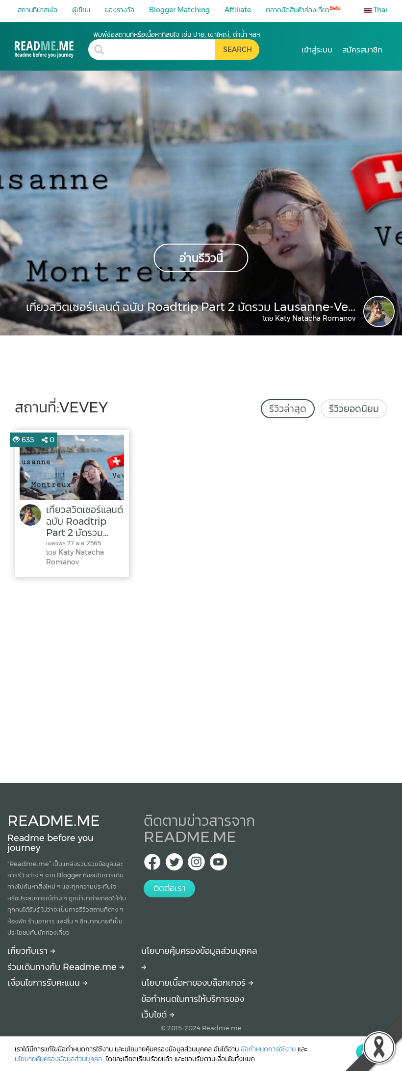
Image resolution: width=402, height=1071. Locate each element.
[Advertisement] (201, 677)
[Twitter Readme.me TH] (174, 865)
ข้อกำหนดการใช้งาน (268, 1049)
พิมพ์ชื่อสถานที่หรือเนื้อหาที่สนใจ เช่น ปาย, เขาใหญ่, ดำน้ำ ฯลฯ (176, 34)
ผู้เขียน (81, 9)
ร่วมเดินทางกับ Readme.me (63, 967)
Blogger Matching (179, 9)
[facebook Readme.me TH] (152, 865)
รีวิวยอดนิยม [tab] (354, 408)
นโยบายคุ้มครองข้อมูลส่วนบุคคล (59, 1058)
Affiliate (238, 9)
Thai (379, 9)
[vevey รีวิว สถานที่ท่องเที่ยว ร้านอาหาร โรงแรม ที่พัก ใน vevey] (51, 43)
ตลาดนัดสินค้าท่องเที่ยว (303, 9)
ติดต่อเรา (169, 888)
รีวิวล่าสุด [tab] (287, 408)
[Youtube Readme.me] (218, 865)
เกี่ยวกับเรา (28, 950)
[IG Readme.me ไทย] (196, 865)
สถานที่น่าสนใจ (37, 9)
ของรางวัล (119, 9)
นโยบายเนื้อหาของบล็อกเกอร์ (194, 982)
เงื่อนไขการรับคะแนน (44, 982)
